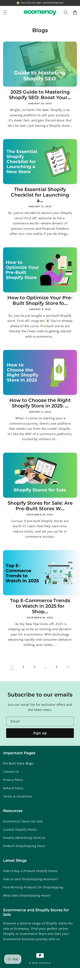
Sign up (40, 733)
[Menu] (5, 12)
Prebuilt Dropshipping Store (24, 846)
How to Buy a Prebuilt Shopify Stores (30, 871)
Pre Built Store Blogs (18, 763)
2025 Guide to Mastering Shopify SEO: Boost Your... (40, 94)
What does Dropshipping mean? (27, 895)
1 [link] (12, 667)
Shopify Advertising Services (24, 838)
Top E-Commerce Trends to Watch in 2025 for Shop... (40, 606)
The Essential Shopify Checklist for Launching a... (40, 195)
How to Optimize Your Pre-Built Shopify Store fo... (40, 300)
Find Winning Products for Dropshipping (33, 887)
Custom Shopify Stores (20, 829)
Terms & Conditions (17, 796)
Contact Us (11, 771)
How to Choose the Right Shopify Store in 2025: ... (40, 403)
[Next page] (67, 666)
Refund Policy (13, 788)
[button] (65, 12)
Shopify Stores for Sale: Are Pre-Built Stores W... (40, 505)
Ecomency (45, 962)
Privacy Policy (13, 780)
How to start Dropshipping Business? (30, 879)
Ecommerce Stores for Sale (23, 821)
